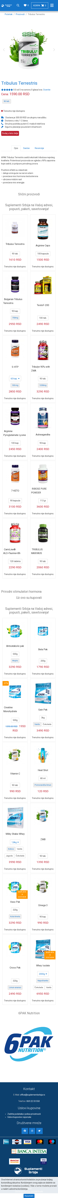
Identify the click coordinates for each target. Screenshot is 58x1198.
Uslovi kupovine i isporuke (19, 1117)
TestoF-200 (43, 305)
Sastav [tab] (26, 148)
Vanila (37, 724)
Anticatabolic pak (15, 646)
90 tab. (7, 101)
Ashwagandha (43, 434)
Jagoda (9, 856)
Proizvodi (20, 14)
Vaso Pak (15, 901)
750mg (15, 318)
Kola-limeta (15, 916)
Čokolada (47, 724)
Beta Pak (43, 649)
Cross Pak (15, 967)
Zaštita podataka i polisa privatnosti (24, 1114)
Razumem (29, 1196)
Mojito (15, 660)
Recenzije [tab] (39, 148)
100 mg (15, 385)
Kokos (11, 849)
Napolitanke (43, 980)
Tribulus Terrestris (15, 244)
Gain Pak (42, 709)
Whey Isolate (43, 965)
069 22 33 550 (33, 1101)
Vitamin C (15, 773)
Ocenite (46, 90)
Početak (8, 14)
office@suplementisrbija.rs (32, 1095)
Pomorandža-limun (43, 785)
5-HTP (15, 367)
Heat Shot (43, 770)
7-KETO (15, 490)
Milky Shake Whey (15, 833)
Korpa (39, 5)
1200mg (42, 385)
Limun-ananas (15, 987)
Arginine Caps (43, 245)
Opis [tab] (16, 148)
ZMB (43, 839)
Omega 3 (43, 905)
